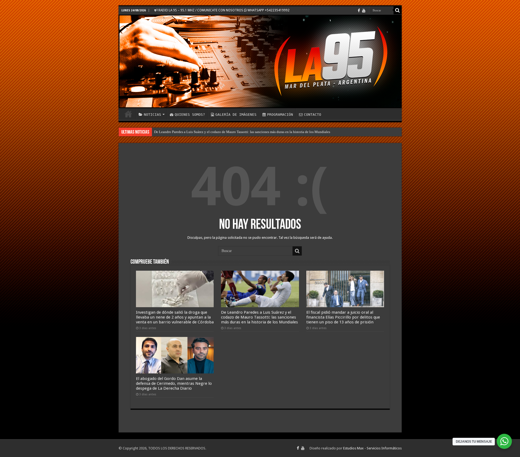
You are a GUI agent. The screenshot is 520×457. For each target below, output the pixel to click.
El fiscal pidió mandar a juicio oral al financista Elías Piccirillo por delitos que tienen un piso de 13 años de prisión (343, 317)
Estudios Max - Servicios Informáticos (372, 448)
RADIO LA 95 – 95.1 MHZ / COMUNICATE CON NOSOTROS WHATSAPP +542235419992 (224, 10)
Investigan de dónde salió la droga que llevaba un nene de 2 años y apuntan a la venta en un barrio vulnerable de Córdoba (175, 317)
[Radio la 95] (260, 61)
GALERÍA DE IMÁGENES (235, 114)
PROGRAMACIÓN (280, 114)
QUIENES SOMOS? (190, 114)
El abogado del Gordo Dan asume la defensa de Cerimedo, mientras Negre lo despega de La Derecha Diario (174, 383)
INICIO (128, 114)
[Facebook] (358, 10)
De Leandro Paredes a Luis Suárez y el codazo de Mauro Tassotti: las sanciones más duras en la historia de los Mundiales (242, 132)
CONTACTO (312, 114)
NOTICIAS (152, 114)
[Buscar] (398, 10)
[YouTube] (364, 10)
